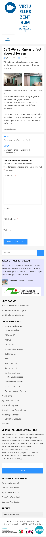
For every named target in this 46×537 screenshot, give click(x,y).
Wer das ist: (14, 483)
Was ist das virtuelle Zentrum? (15, 305)
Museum (6, 423)
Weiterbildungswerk (11, 405)
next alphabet (11, 363)
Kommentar (10, 175)
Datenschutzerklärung (12, 458)
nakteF (7, 358)
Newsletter (6, 440)
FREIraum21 (10, 335)
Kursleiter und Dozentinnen (14, 410)
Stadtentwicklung (12, 373)
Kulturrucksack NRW (14, 349)
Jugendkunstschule (10, 400)
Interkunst (9, 344)
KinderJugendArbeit (10, 414)
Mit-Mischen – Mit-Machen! (13, 315)
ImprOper (9, 340)
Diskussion (13, 129)
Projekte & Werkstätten (12, 326)
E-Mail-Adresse (11, 219)
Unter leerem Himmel (14, 381)
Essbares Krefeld (12, 330)
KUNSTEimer (10, 354)
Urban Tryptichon (12, 386)
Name (7, 208)
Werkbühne (7, 396)
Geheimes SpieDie (13, 419)
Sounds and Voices (13, 368)
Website (7, 230)
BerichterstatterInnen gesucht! (15, 310)
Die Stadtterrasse (15, 377)
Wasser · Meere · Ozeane (15, 391)
